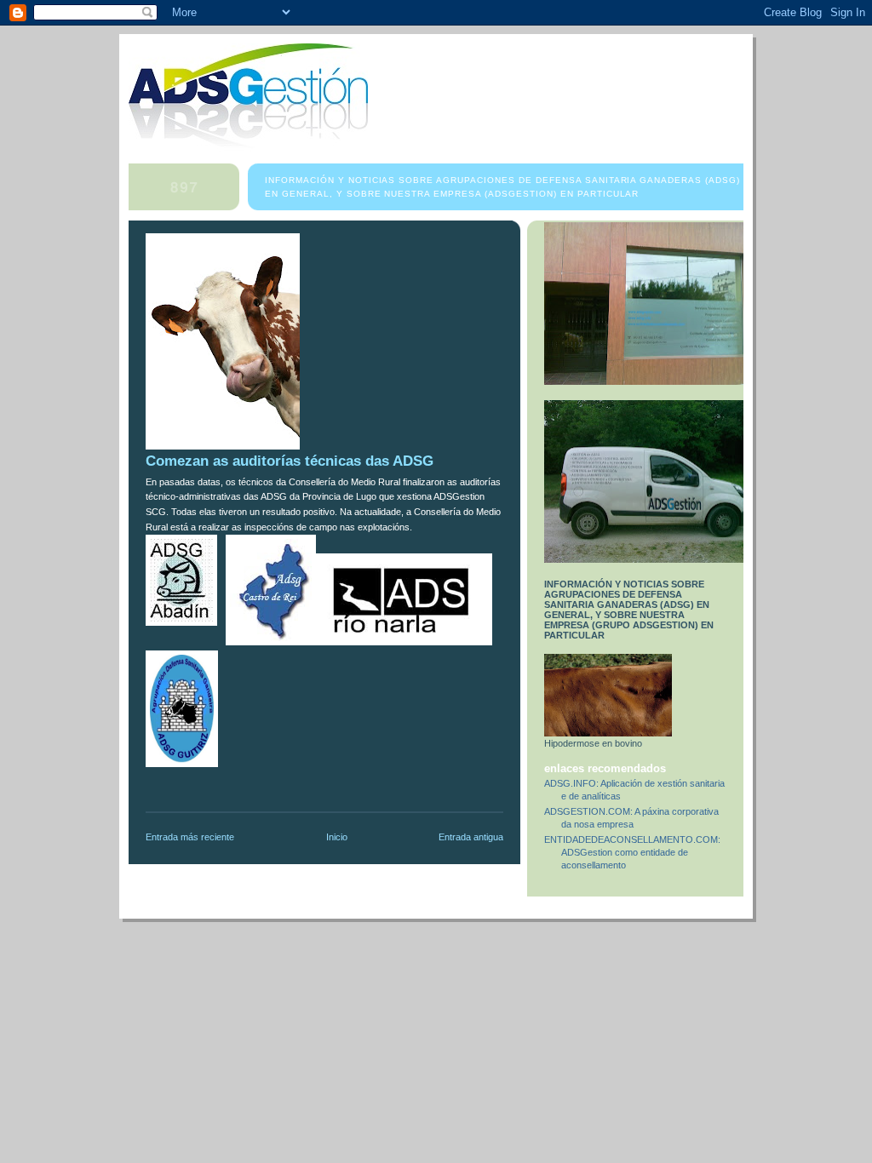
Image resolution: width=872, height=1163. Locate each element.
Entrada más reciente (190, 837)
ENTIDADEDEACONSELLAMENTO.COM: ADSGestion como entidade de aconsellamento (632, 852)
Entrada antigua (471, 837)
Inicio (336, 837)
